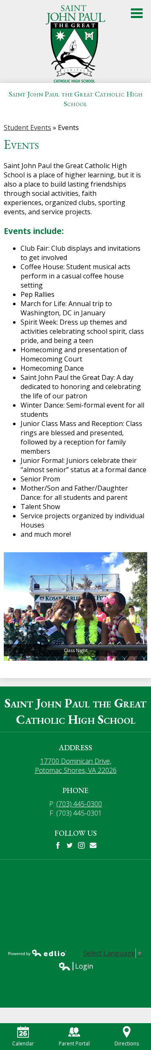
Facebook (58, 845)
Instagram (81, 845)
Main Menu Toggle (137, 13)
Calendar (23, 1043)
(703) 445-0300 (79, 803)
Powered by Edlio (37, 953)
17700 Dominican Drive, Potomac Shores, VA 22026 (76, 765)
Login (75, 966)
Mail (93, 845)
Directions (127, 1043)
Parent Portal (74, 1043)
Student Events (27, 127)
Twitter (69, 845)
